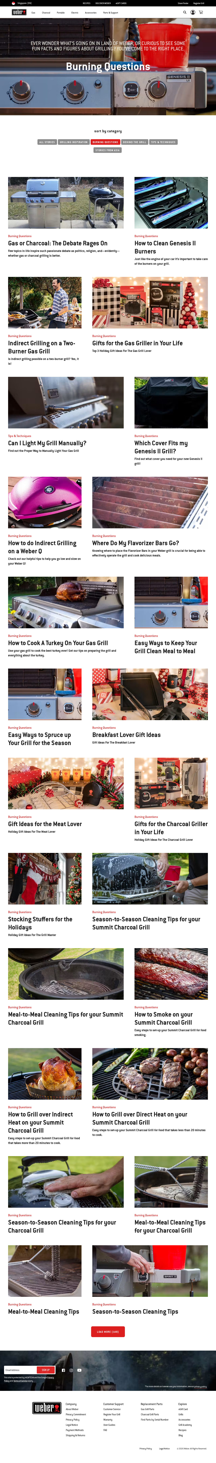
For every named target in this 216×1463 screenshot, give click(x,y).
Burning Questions (105, 142)
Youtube (79, 1370)
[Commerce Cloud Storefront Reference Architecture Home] (19, 12)
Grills (181, 1414)
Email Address (12, 1370)
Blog (181, 1435)
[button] (37, 12)
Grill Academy (185, 1424)
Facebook (63, 1370)
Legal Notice (72, 1424)
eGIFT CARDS (121, 3)
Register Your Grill (111, 1414)
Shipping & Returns (75, 1435)
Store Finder (183, 3)
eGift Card (183, 1409)
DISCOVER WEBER (103, 3)
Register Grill (198, 3)
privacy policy (200, 1386)
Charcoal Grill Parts (150, 1414)
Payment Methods (75, 1430)
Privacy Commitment (76, 1414)
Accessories (184, 1419)
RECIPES (86, 3)
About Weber (72, 1409)
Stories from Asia (107, 150)
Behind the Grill (134, 142)
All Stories (47, 142)
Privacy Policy (72, 1419)
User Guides (109, 1424)
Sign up (46, 1369)
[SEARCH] (185, 12)
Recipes (182, 1430)
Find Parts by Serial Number (154, 1419)
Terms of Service (21, 1381)
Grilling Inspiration (74, 142)
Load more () (108, 1331)
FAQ (105, 1430)
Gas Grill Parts (147, 1409)
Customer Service (111, 1409)
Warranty (107, 1419)
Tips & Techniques (163, 142)
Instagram (71, 1370)
